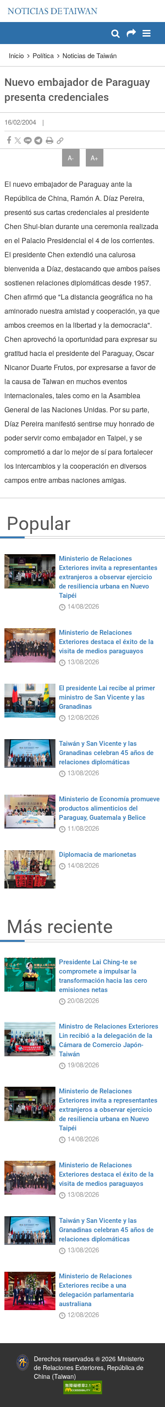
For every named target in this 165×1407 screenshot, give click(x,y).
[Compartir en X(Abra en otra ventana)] (17, 140)
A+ (94, 157)
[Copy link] (60, 140)
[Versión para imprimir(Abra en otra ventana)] (49, 140)
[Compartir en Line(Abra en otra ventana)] (27, 140)
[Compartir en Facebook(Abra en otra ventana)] (8, 140)
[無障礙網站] (82, 1386)
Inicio (16, 55)
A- (71, 157)
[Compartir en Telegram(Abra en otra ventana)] (38, 140)
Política (43, 55)
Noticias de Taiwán (89, 55)
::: (9, 4)
